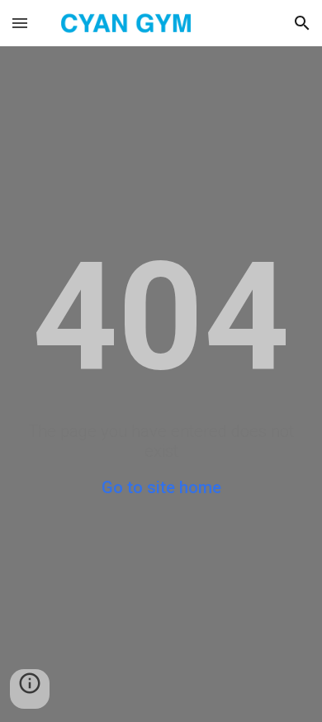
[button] (20, 22)
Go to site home (161, 487)
